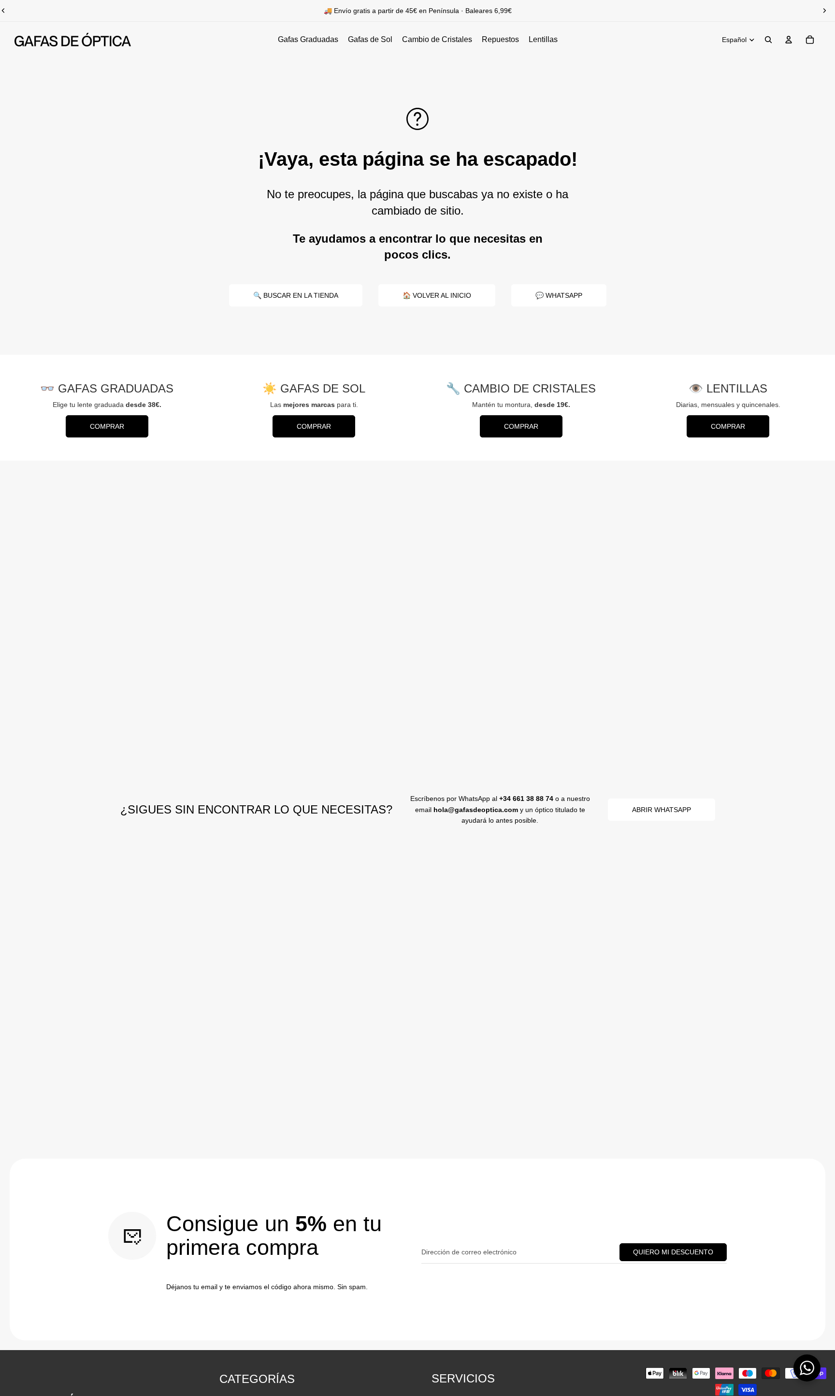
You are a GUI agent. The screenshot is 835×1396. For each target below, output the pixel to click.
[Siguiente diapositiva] (824, 10)
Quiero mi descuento (673, 1252)
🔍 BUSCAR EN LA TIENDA (295, 295)
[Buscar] (768, 39)
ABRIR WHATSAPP (661, 810)
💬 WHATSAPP (558, 295)
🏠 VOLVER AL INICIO (437, 295)
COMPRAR (107, 426)
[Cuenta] (788, 39)
